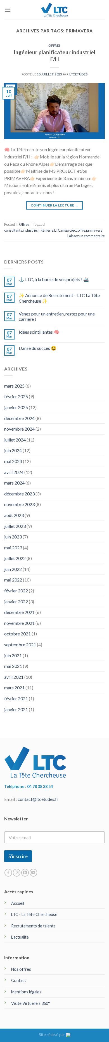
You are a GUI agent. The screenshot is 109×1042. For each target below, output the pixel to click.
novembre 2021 (19, 623)
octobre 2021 (17, 633)
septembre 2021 (20, 644)
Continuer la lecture (54, 205)
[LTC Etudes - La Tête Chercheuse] (54, 9)
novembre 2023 (19, 504)
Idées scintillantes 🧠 (39, 331)
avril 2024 (13, 472)
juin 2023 (13, 536)
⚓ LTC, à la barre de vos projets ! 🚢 (54, 279)
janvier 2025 (16, 407)
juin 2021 (13, 655)
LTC (57, 230)
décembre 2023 (19, 493)
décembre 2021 (19, 612)
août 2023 (14, 515)
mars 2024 (14, 482)
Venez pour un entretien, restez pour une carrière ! (57, 316)
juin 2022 (13, 569)
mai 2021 (13, 666)
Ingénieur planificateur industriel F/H (54, 55)
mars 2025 (14, 385)
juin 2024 (13, 450)
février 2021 (16, 698)
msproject (69, 230)
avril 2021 (13, 677)
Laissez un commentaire (86, 236)
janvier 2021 (16, 709)
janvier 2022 (16, 601)
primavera (94, 230)
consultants (13, 230)
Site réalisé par (52, 1034)
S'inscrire (18, 856)
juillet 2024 (15, 439)
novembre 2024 (19, 428)
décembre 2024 (19, 418)
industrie (30, 230)
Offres (54, 45)
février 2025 (16, 396)
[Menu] (7, 9)
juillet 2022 (15, 558)
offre (81, 230)
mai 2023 (13, 547)
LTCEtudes (78, 74)
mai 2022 (13, 579)
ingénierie (45, 230)
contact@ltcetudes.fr (38, 799)
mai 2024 (13, 461)
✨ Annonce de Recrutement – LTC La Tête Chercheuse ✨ (59, 298)
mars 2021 (14, 687)
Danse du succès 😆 (37, 348)
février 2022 (16, 590)
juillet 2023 (15, 526)
